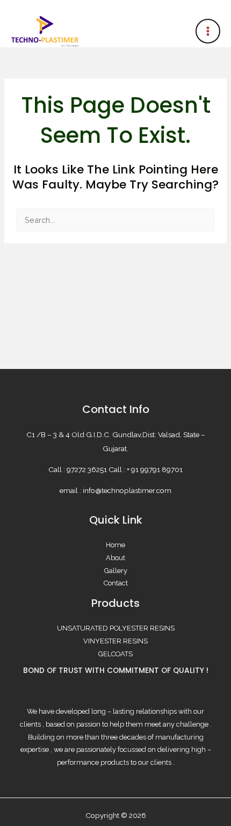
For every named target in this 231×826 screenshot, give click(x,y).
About (115, 558)
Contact (116, 583)
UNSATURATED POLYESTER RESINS (116, 628)
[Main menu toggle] (208, 31)
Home (115, 545)
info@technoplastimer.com (127, 490)
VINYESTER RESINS (115, 641)
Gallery (115, 571)
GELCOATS (115, 654)
